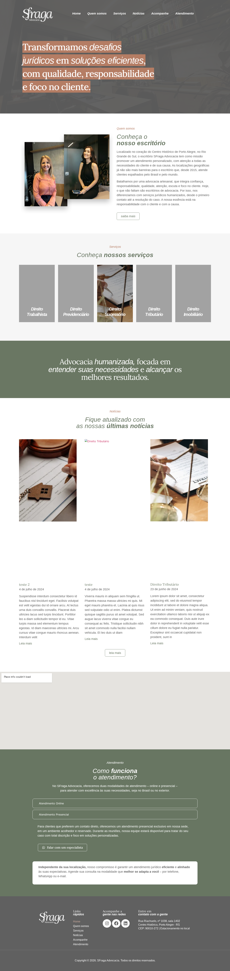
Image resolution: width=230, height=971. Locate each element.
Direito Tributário (164, 584)
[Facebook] (116, 923)
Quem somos (97, 13)
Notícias (138, 13)
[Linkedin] (125, 923)
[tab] (115, 803)
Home (76, 13)
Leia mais (25, 643)
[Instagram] (107, 923)
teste (89, 584)
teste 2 (24, 584)
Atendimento (184, 13)
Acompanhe (160, 13)
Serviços (119, 13)
